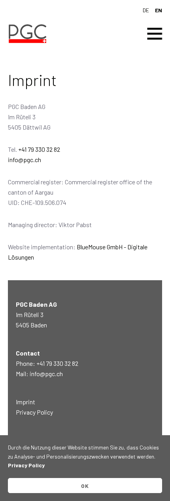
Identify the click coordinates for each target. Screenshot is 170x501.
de (146, 10)
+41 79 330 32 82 (39, 149)
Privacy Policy (34, 412)
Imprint (25, 401)
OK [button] (85, 485)
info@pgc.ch (24, 159)
